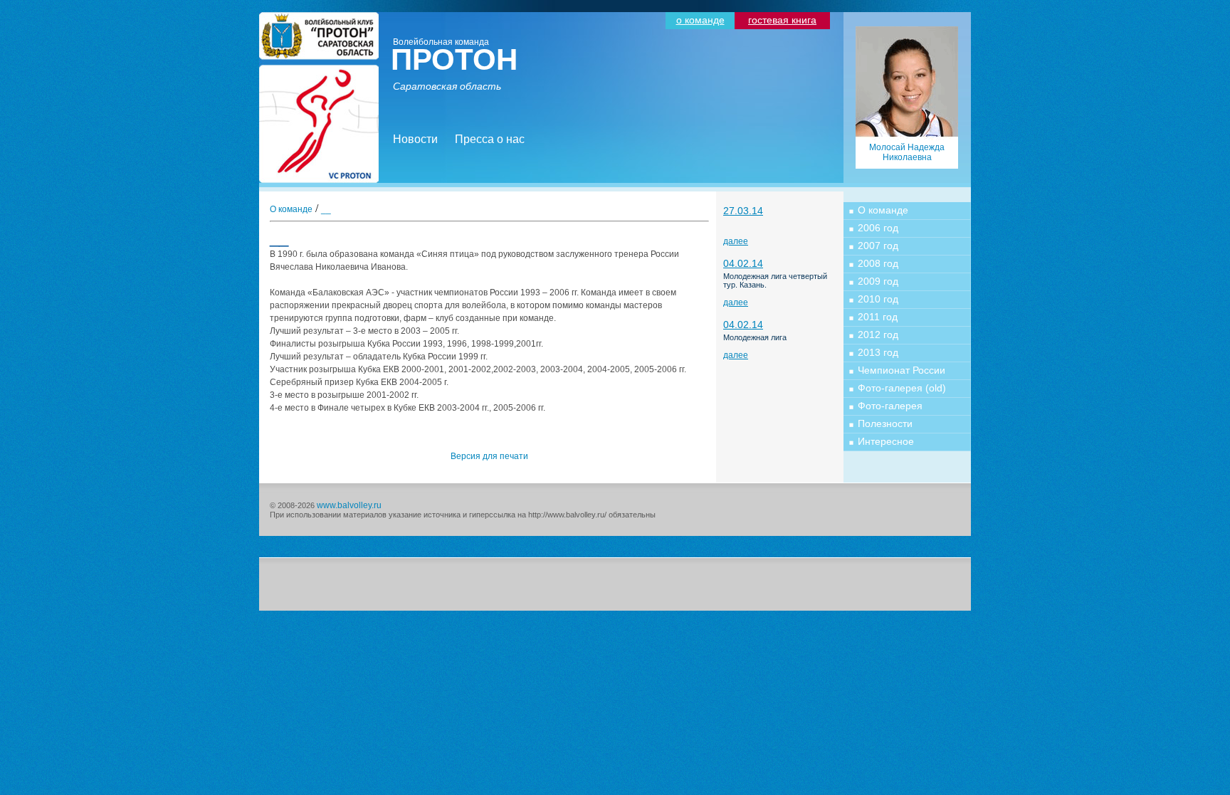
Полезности (885, 423)
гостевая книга (782, 20)
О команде (291, 209)
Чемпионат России (901, 370)
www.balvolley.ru (349, 505)
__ (326, 209)
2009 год (878, 281)
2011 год (878, 316)
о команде (700, 20)
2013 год (878, 352)
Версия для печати (489, 456)
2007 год (878, 245)
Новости (415, 139)
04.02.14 (743, 263)
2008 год (878, 263)
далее (735, 241)
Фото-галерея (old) (902, 388)
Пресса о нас (490, 139)
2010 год (878, 299)
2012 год (878, 334)
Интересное (886, 441)
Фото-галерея (890, 405)
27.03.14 (743, 210)
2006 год (878, 227)
